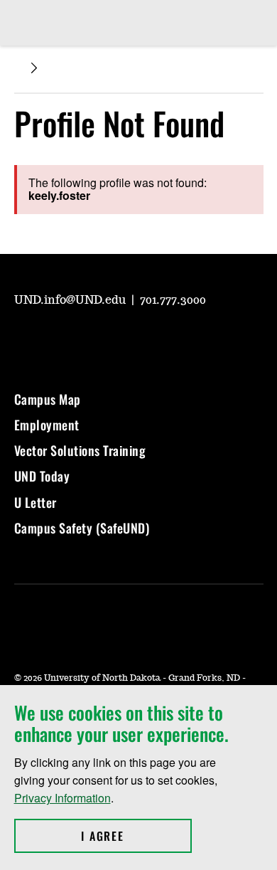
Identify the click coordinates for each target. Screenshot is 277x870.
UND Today (42, 476)
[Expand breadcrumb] (34, 68)
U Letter (35, 502)
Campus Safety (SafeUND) (82, 528)
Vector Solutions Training (80, 450)
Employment (47, 424)
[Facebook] (92, 339)
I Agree (136, 835)
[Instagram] (58, 339)
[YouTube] (24, 339)
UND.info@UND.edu (71, 300)
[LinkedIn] (126, 339)
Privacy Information (62, 798)
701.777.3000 (173, 300)
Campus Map (47, 399)
